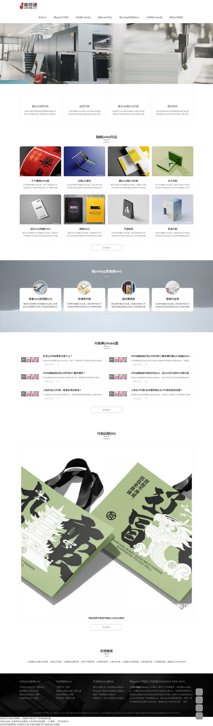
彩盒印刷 (172, 229)
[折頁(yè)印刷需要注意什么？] (30, 360)
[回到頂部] (199, 715)
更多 (185, 702)
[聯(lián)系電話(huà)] (199, 708)
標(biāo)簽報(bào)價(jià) (113, 691)
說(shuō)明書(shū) (40, 229)
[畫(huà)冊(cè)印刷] (128, 161)
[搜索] (192, 6)
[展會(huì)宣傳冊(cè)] (40, 288)
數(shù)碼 (70, 698)
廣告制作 (172, 106)
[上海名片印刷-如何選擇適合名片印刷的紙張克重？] (118, 394)
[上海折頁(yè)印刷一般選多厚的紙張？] (30, 394)
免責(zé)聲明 (141, 713)
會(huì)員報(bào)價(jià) (114, 698)
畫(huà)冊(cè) (99, 687)
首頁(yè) (42, 17)
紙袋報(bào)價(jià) (115, 687)
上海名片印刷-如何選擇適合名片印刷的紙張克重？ (157, 390)
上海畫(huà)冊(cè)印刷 (37, 662)
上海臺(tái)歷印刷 (71, 662)
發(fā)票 (77, 691)
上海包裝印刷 (146, 662)
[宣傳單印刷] (84, 288)
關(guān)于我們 (61, 17)
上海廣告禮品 (160, 662)
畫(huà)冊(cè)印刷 (128, 106)
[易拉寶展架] (128, 288)
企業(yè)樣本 (84, 181)
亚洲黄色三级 (23, 724)
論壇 (36, 698)
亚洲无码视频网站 (8, 724)
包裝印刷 (84, 106)
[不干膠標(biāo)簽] (40, 161)
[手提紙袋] (128, 209)
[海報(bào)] (84, 209)
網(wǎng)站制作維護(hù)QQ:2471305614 (163, 713)
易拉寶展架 (128, 298)
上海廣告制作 (102, 662)
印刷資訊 (24, 691)
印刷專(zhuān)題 (154, 17)
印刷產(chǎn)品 (83, 17)
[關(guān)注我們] (199, 700)
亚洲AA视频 (35, 724)
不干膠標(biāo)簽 (40, 181)
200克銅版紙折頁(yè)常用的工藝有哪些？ (64, 373)
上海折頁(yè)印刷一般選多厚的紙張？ (62, 390)
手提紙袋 (128, 229)
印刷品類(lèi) (62, 694)
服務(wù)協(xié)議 (64, 691)
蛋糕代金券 (172, 298)
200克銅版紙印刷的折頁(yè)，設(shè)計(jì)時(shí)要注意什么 (162, 373)
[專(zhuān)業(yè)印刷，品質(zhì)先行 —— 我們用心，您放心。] (106, 50)
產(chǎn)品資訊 (27, 694)
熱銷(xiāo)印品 (105, 17)
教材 (95, 694)
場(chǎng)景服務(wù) (129, 17)
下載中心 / (61, 687)
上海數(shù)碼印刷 (130, 662)
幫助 (68, 687)
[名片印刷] (172, 161)
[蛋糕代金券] (172, 288)
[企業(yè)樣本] (84, 161)
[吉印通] (28, 5)
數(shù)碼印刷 (40, 106)
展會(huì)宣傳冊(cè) (40, 298)
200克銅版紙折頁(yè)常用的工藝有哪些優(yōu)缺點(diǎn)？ (164, 356)
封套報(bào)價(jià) (107, 694)
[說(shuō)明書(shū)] (40, 209)
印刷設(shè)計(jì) (27, 687)
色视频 (57, 724)
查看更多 (106, 247)
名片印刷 (172, 181)
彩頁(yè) (97, 691)
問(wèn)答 (34, 691)
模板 (72, 694)
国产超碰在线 (47, 724)
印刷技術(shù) (26, 698)
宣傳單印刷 (84, 298)
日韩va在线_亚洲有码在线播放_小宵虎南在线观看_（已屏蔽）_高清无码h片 (34, 721)
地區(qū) (40, 687)
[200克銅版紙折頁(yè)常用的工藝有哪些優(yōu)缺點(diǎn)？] (118, 360)
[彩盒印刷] (172, 209)
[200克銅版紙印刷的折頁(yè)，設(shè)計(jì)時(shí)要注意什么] (118, 377)
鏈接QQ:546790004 (177, 662)
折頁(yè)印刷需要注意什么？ (57, 356)
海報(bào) (84, 229)
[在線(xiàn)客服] (199, 692)
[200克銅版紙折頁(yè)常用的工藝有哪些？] (30, 377)
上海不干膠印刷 (87, 662)
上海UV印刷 (115, 662)
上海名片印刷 (55, 662)
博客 (37, 694)
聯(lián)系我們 (176, 17)
